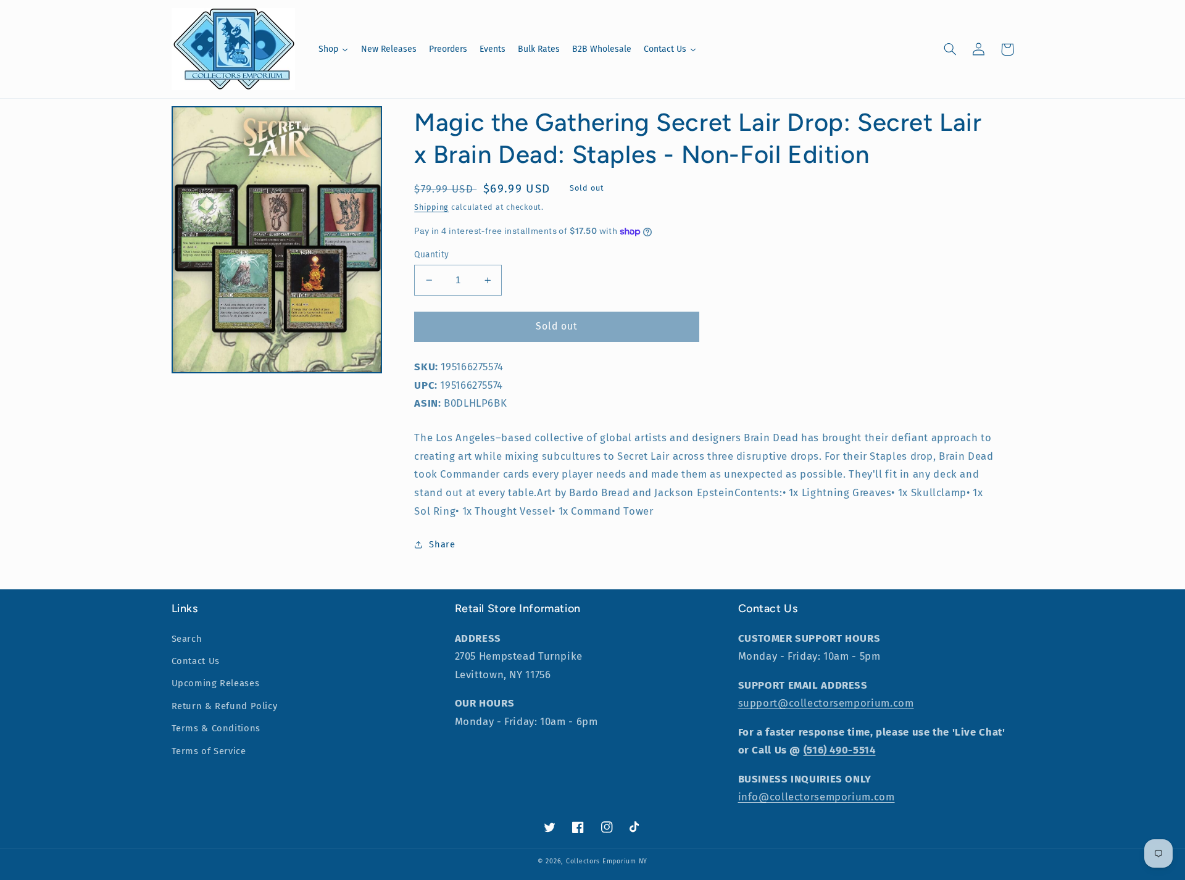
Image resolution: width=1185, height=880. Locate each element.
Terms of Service (209, 751)
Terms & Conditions (216, 728)
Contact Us (196, 660)
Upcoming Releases (216, 683)
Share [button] (442, 544)
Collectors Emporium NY (606, 861)
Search (187, 638)
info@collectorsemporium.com (816, 797)
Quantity (431, 254)
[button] (950, 49)
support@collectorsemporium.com (826, 703)
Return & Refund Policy (225, 706)
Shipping (431, 207)
